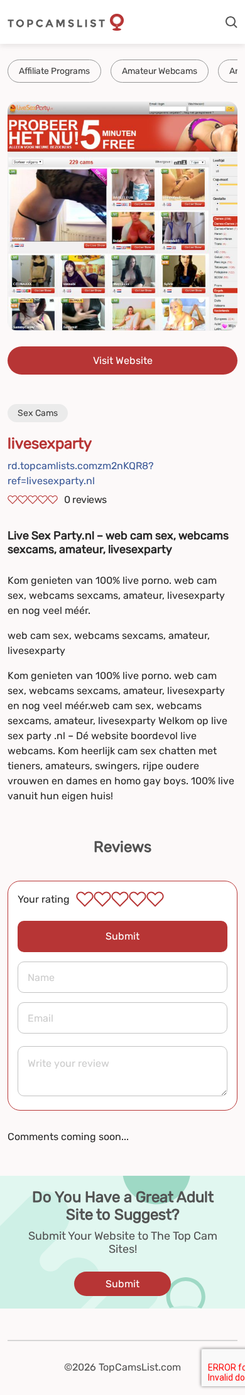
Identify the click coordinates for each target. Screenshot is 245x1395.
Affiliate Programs (54, 71)
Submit (122, 936)
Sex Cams (38, 413)
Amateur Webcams (159, 71)
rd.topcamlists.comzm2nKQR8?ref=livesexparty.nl (81, 473)
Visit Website (123, 360)
